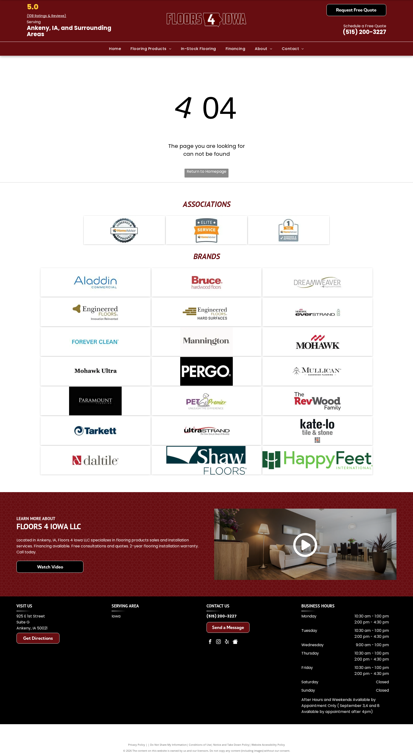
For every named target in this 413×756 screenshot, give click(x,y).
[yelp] (226, 642)
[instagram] (218, 642)
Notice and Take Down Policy (231, 744)
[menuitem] (115, 48)
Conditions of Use (200, 744)
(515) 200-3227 (364, 32)
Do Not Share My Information (168, 744)
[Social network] (235, 642)
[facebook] (210, 642)
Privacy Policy (136, 744)
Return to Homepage (206, 171)
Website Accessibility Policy (268, 744)
